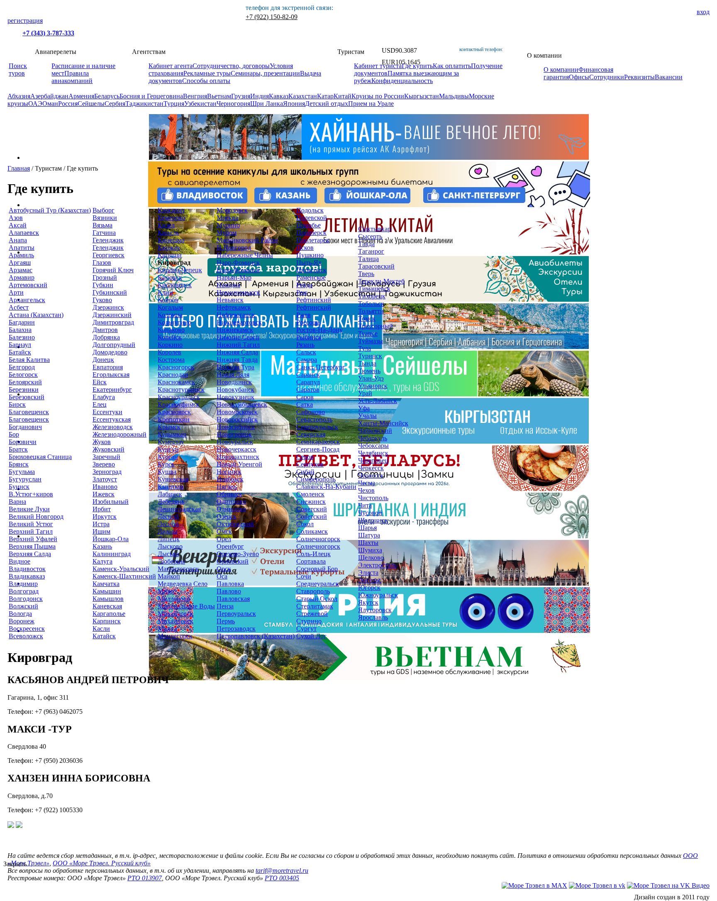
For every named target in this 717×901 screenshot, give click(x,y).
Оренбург (230, 546)
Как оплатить (452, 65)
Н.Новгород (234, 247)
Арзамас (20, 269)
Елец (100, 404)
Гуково (102, 299)
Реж (301, 292)
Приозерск (311, 232)
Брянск (19, 464)
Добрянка (106, 337)
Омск (224, 531)
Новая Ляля (233, 374)
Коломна (170, 314)
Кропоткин (174, 419)
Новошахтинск (238, 456)
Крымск (169, 426)
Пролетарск (312, 240)
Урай (365, 393)
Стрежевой (312, 613)
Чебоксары (373, 445)
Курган (168, 456)
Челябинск (373, 453)
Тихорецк (371, 296)
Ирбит (102, 509)
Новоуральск (235, 441)
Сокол (305, 523)
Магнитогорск (178, 568)
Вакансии (669, 77)
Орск (224, 568)
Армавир (21, 277)
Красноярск (174, 411)
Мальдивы (454, 96)
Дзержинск (108, 307)
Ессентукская (112, 419)
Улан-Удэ (371, 378)
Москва (227, 217)
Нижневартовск (239, 322)
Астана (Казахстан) (36, 314)
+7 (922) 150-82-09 (272, 16)
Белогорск (23, 374)
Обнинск (229, 494)
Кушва (167, 471)
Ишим (101, 531)
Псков (305, 247)
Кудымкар (172, 434)
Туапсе (368, 333)
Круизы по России (377, 96)
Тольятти (371, 311)
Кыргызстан (421, 96)
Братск (18, 449)
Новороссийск (237, 419)
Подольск (310, 210)
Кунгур (168, 449)
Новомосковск (237, 411)
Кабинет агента (171, 65)
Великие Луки (29, 509)
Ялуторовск (375, 609)
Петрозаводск (236, 628)
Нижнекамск (235, 329)
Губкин (103, 284)
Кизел (166, 225)
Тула (364, 348)
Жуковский (108, 449)
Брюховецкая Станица (40, 456)
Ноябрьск (230, 479)
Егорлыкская (111, 374)
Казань (102, 546)
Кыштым (170, 486)
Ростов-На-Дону (319, 329)
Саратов (307, 389)
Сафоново (310, 411)
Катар (325, 96)
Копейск (170, 337)
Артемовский (28, 284)
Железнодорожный (119, 434)
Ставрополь (313, 591)
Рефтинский (313, 299)
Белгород (22, 367)
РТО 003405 (282, 877)
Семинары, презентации (265, 73)
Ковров (168, 299)
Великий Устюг (31, 523)
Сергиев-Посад (317, 449)
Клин (165, 292)
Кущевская (173, 479)
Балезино (22, 337)
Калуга (102, 561)
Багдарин (22, 322)
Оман (50, 103)
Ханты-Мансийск (383, 423)
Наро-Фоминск (238, 262)
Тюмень (369, 370)
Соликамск (312, 531)
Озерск (227, 516)
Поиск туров (18, 69)
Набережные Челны (245, 255)
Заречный (106, 456)
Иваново (105, 486)
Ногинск (229, 471)
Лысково (170, 546)
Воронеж (21, 621)
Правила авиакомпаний (72, 77)
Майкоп (169, 576)
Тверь (366, 273)
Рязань (305, 344)
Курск (166, 464)
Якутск (368, 602)
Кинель (168, 232)
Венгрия (195, 96)
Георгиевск (108, 255)
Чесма (366, 482)
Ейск (100, 382)
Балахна (20, 329)
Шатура (369, 535)
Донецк (103, 359)
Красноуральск (179, 396)
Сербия (115, 103)
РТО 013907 (144, 877)
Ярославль (373, 617)
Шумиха (370, 550)
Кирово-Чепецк (180, 269)
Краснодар (173, 374)
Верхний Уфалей (33, 538)
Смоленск (310, 494)
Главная (18, 168)
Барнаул (20, 344)
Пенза (225, 606)
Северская (310, 434)
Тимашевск (374, 288)
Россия (68, 103)
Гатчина (104, 232)
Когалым (170, 307)
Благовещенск (29, 411)
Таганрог (371, 251)
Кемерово (171, 217)
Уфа (364, 408)
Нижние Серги (238, 337)
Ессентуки (107, 411)
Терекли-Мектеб (381, 281)
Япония (294, 103)
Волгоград (24, 591)
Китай (342, 96)
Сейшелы (91, 103)
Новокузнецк (235, 396)
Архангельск (27, 299)
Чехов (366, 490)
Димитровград (113, 322)
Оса (222, 576)
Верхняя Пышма (32, 546)
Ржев (303, 314)
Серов (305, 456)
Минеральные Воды (186, 606)
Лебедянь (171, 501)
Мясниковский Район (247, 240)
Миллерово (174, 598)
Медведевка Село (182, 583)
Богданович (25, 426)
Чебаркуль (372, 438)
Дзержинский (112, 314)
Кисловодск (175, 284)
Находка (228, 284)
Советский (311, 509)
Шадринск (373, 520)
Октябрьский (235, 523)
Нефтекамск (234, 307)
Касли (101, 628)
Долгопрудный (114, 344)
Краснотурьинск (181, 389)
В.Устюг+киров (31, 494)
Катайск (104, 636)
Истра (101, 523)
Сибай (305, 471)
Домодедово (110, 352)
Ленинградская (179, 509)
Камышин (107, 591)
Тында (367, 363)
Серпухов (310, 464)
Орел (224, 538)
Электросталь (377, 565)
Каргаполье (109, 613)
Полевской (311, 217)
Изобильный (111, 501)
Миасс (167, 591)
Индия (259, 96)
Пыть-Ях (309, 262)
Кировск (170, 277)
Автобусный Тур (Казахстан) (50, 210)
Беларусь (107, 96)
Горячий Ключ (113, 269)
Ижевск (104, 494)
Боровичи (23, 441)
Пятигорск (311, 269)
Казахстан (302, 96)
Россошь (308, 322)
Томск (367, 318)
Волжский (23, 606)
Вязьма (102, 225)
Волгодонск (26, 598)
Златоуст (105, 479)
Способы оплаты (206, 80)
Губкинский (110, 292)
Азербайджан (49, 96)
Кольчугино (174, 322)
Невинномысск (238, 292)
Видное (19, 561)
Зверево (104, 464)
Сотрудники (606, 77)
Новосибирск (236, 426)
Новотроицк (234, 434)
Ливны (168, 531)
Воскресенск (27, 628)
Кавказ (278, 96)
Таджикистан (144, 103)
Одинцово (231, 501)
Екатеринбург (112, 389)
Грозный (105, 277)
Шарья (367, 527)
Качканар (171, 210)
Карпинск (107, 621)
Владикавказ (27, 576)
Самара (306, 359)
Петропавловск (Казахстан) (256, 636)
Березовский (26, 396)
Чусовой (370, 512)
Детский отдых (326, 103)
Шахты (368, 542)
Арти (16, 292)
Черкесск (371, 467)
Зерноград (107, 471)
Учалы (367, 415)
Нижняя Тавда (237, 359)
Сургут (306, 628)
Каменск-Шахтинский (124, 576)
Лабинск (170, 494)
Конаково (171, 329)
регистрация (25, 20)
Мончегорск (175, 636)
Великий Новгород (36, 516)
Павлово (229, 591)
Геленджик (108, 240)
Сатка (304, 404)
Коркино (170, 344)
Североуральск (317, 426)
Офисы (579, 77)
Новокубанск (235, 389)
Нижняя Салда (237, 352)
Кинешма (171, 240)
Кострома (171, 359)
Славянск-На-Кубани (326, 486)
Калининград (112, 553)
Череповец (373, 460)
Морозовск (232, 210)
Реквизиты (639, 77)
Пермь (226, 621)
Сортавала (311, 561)
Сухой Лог (311, 636)
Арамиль (21, 255)
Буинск (19, 486)
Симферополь (316, 479)
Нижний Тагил (238, 344)
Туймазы (370, 340)
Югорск (369, 587)
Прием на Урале (371, 103)
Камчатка (106, 583)
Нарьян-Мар (234, 277)
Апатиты (21, 247)
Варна (17, 501)
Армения (81, 96)
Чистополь (373, 497)
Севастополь (314, 419)
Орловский (233, 561)
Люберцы (171, 561)
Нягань (227, 486)
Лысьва (168, 553)
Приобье (308, 225)
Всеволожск (26, 636)
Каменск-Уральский (121, 568)
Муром (227, 232)
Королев (169, 352)
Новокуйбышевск (242, 404)
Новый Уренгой (239, 464)
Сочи (303, 576)
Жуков (102, 441)
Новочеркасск (236, 449)
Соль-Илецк (313, 553)
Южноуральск (378, 594)
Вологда (20, 613)
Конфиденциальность (402, 80)
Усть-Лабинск (377, 400)
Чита (365, 505)
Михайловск (175, 613)
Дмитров (105, 329)
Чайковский (375, 430)
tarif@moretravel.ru (282, 870)
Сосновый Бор (317, 568)
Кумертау (171, 441)
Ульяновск (373, 385)
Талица (368, 258)
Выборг (104, 210)
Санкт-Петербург (320, 367)
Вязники (105, 217)
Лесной (168, 516)
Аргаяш (20, 262)
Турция (173, 103)
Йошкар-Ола (111, 538)
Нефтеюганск (236, 314)
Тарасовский (376, 266)
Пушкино (310, 255)
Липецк (169, 538)
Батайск (20, 352)
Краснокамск (176, 382)
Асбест (19, 307)
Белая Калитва (29, 359)
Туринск (370, 355)
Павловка (230, 583)
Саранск (308, 374)
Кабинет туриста (378, 65)
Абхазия (18, 96)
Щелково (371, 557)
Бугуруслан (25, 479)
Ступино (309, 621)
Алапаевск (24, 232)
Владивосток (27, 568)
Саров (305, 396)
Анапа (18, 240)
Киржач (169, 247)
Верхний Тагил (31, 531)
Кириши (170, 255)
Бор (14, 434)
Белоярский (25, 382)
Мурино (228, 225)
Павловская (233, 598)
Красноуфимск (179, 404)
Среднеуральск (317, 583)
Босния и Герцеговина (151, 96)
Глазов (102, 262)
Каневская (107, 606)
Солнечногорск (318, 538)
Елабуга (104, 396)
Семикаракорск (318, 441)
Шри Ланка (266, 103)
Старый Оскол (316, 598)
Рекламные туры (207, 73)
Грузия (240, 96)
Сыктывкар (374, 228)
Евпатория (108, 367)
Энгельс (369, 580)
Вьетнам (219, 96)
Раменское (311, 277)
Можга (167, 628)
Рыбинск (309, 337)
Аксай (18, 225)
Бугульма (22, 471)
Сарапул (308, 382)
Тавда (366, 243)
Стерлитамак (314, 606)
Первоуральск (236, 613)
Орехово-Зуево (238, 553)
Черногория (233, 103)
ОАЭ (35, 103)
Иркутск (105, 516)
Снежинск (311, 501)
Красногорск (176, 367)
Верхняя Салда (30, 553)
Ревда (304, 284)
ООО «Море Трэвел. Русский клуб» (102, 863)
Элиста (368, 572)
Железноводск (113, 426)
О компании (561, 69)
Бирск (17, 404)
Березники (24, 389)
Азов (16, 217)
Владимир (23, 583)
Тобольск (371, 303)
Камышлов (108, 598)
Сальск (306, 352)
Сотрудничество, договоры (231, 65)
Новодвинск (234, 382)
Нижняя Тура (235, 367)
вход (703, 11)
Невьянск (230, 299)
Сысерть (370, 236)
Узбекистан (200, 103)
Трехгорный (375, 326)
